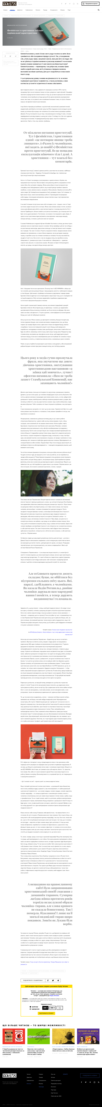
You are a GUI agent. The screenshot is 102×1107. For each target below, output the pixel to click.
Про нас (53, 1074)
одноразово (35, 1009)
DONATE (65, 1074)
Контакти (53, 1086)
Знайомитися (29, 10)
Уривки (6, 15)
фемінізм (51, 15)
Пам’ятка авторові (55, 1080)
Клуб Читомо (54, 1093)
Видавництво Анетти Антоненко (21, 15)
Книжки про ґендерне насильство (62, 630)
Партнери (53, 1090)
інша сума (59, 1007)
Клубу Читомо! (54, 995)
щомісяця (35, 1007)
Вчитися (38, 10)
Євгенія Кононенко (40, 15)
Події (69, 10)
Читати (12, 10)
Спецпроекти (53, 10)
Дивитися (19, 10)
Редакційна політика (56, 1083)
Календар (41, 1086)
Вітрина (63, 10)
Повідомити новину (90, 1075)
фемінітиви (59, 15)
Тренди (45, 10)
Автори (53, 1077)
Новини (5, 10)
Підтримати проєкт (46, 1013)
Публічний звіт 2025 (56, 1096)
